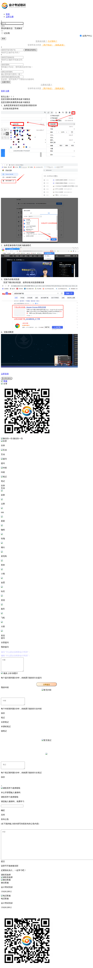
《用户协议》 (47, 45)
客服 (5, 381)
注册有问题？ (46, 85)
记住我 (7, 33)
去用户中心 (87, 36)
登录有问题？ (41, 41)
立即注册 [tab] (10, 17)
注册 (7, 91)
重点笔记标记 (6, 378)
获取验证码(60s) (30, 50)
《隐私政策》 (59, 45)
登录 (3, 38)
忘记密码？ (52, 41)
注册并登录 (6, 82)
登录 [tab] (8, 14)
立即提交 (46, 685)
